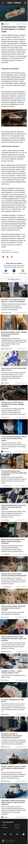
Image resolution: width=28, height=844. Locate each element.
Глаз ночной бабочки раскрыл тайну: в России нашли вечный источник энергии (14, 438)
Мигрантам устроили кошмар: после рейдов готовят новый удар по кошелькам (13, 541)
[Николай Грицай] (2, 24)
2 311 (25, 617)
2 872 (25, 520)
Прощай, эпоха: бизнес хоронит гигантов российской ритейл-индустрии (14, 574)
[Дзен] (23, 834)
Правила (17, 827)
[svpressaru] (2, 617)
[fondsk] (2, 817)
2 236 (25, 680)
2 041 (25, 817)
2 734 (25, 586)
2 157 (25, 714)
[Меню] (2, 2)
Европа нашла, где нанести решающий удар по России (13, 369)
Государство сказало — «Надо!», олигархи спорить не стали (11, 672)
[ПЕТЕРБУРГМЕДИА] (2, 312)
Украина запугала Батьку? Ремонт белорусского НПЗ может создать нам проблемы (13, 638)
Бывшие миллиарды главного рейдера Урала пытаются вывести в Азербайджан (14, 334)
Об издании (5, 827)
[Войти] (25, 2)
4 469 (25, 348)
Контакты (17, 825)
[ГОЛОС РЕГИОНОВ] (2, 746)
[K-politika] (2, 383)
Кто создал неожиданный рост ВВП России (12, 700)
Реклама (4, 825)
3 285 (25, 451)
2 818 (25, 554)
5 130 (25, 312)
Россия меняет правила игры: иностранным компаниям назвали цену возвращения (14, 472)
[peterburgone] (2, 451)
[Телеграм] (4, 834)
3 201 (25, 485)
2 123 (25, 746)
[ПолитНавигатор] (2, 348)
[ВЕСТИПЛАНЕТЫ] (2, 554)
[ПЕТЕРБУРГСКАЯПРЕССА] (2, 485)
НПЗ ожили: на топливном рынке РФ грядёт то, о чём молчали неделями (13, 300)
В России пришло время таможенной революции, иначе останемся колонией (13, 608)
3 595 (25, 383)
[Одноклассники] (11, 834)
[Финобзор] (14, 3)
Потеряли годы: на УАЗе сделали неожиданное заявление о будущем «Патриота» (12, 404)
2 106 (25, 781)
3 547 (25, 417)
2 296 (25, 651)
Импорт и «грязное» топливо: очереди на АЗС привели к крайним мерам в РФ (13, 768)
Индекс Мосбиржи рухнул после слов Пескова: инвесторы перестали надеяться (13, 507)
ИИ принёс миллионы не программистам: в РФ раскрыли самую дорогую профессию (11, 735)
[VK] (17, 834)
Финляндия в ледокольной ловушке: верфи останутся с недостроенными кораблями (13, 802)
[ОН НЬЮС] (2, 417)
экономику (21, 152)
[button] (3, 257)
